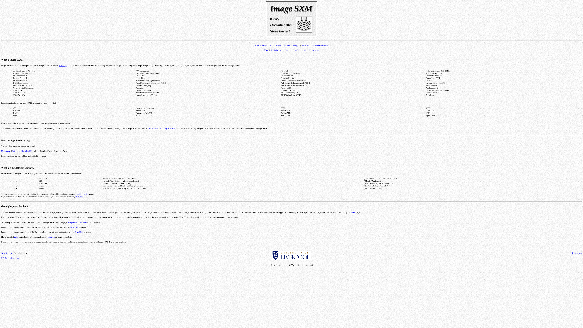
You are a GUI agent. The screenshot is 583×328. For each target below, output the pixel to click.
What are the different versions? (315, 45)
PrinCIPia (79, 232)
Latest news (314, 50)
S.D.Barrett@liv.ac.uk (10, 258)
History (288, 50)
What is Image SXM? (263, 45)
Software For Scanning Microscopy (163, 128)
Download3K (26, 151)
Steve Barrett (6, 253)
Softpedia (16, 151)
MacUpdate (6, 151)
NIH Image (63, 65)
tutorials (51, 237)
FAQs (266, 50)
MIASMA (74, 227)
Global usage (276, 50)
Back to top (577, 253)
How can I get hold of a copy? (287, 45)
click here (79, 197)
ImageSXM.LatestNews (77, 222)
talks (16, 237)
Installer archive (300, 50)
